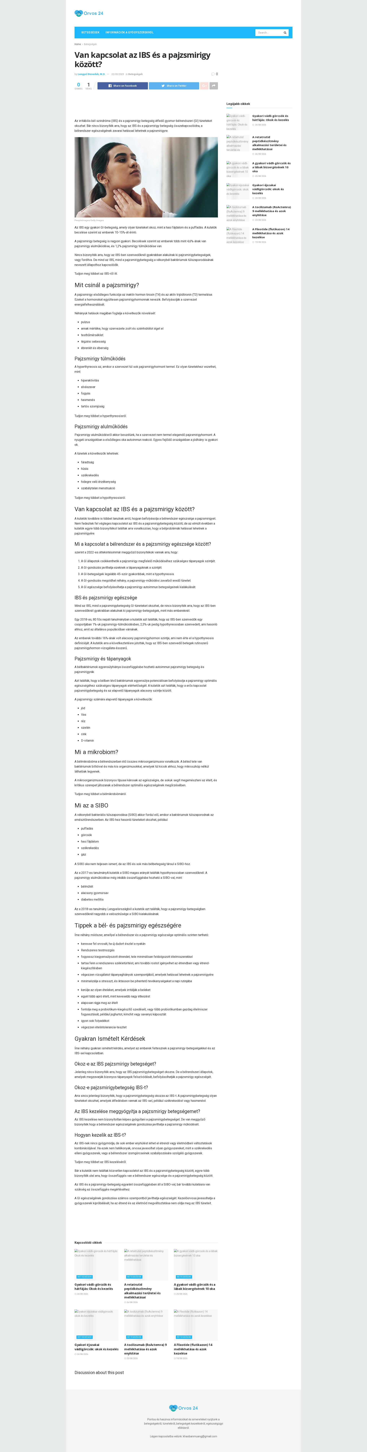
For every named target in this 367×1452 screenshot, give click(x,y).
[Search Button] (285, 32)
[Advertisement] (222, 12)
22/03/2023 (117, 74)
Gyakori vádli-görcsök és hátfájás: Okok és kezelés (94, 1286)
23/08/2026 (132, 1358)
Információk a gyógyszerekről (129, 32)
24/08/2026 (82, 1354)
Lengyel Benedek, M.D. (91, 74)
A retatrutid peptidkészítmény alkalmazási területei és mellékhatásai (142, 1290)
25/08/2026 (181, 1294)
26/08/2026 (82, 1294)
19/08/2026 (181, 1358)
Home (78, 44)
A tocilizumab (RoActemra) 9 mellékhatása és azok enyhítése (145, 1349)
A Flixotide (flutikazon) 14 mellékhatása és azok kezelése (193, 1349)
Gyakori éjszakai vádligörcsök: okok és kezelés (97, 1347)
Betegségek (90, 32)
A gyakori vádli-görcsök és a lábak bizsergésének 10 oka (194, 1286)
